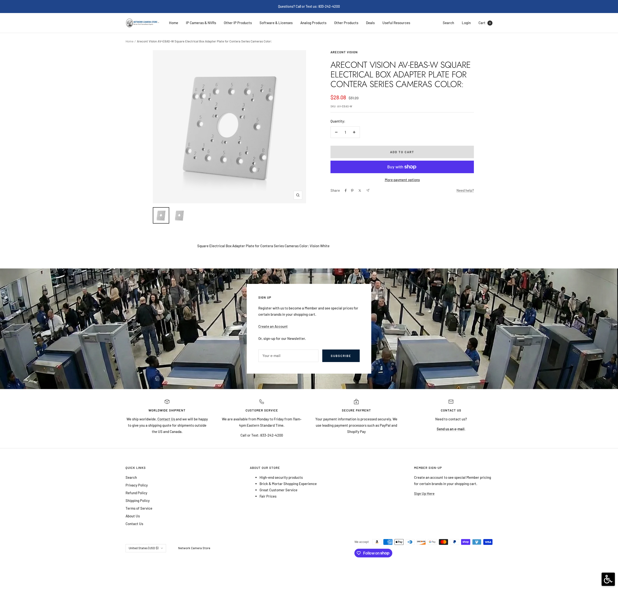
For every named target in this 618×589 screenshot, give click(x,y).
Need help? (465, 190)
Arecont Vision (344, 52)
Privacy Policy (137, 485)
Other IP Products (238, 23)
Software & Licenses (276, 23)
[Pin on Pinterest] (352, 190)
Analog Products (313, 23)
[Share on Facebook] (346, 190)
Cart (484, 23)
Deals (370, 23)
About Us (133, 516)
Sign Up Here (424, 493)
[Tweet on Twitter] (360, 190)
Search (448, 23)
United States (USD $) (143, 548)
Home (173, 23)
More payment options (402, 180)
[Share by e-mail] (367, 190)
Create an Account (273, 326)
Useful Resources (396, 23)
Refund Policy (136, 493)
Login (466, 23)
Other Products (346, 23)
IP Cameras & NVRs (201, 23)
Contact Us (166, 419)
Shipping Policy (138, 500)
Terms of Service (139, 508)
